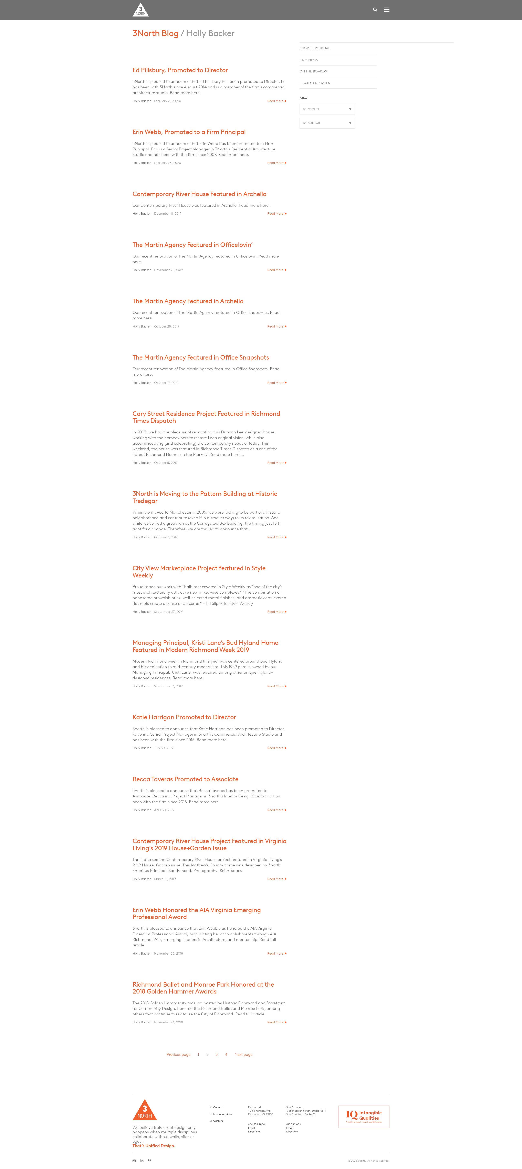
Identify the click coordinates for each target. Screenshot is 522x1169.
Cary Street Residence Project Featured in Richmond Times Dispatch (206, 417)
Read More (275, 101)
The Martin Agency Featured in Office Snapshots (201, 357)
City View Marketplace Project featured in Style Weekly (199, 571)
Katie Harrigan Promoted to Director (184, 717)
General (218, 1107)
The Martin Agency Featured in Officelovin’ (192, 245)
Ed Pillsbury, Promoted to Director (180, 70)
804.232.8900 (256, 1124)
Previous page (178, 1054)
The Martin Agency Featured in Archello (188, 301)
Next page (243, 1054)
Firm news (309, 60)
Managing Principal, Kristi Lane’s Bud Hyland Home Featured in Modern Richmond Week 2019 (205, 646)
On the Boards (313, 71)
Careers (218, 1120)
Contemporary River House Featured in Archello (200, 194)
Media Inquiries (222, 1114)
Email (251, 1127)
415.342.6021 (294, 1124)
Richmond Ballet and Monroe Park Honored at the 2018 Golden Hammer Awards (203, 987)
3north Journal (315, 48)
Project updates (315, 83)
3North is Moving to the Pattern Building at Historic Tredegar (205, 497)
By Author (311, 123)
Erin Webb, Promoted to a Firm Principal (189, 132)
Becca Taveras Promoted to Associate (186, 779)
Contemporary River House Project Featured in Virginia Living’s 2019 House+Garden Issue (210, 844)
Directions (254, 1131)
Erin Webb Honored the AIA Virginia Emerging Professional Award (197, 913)
